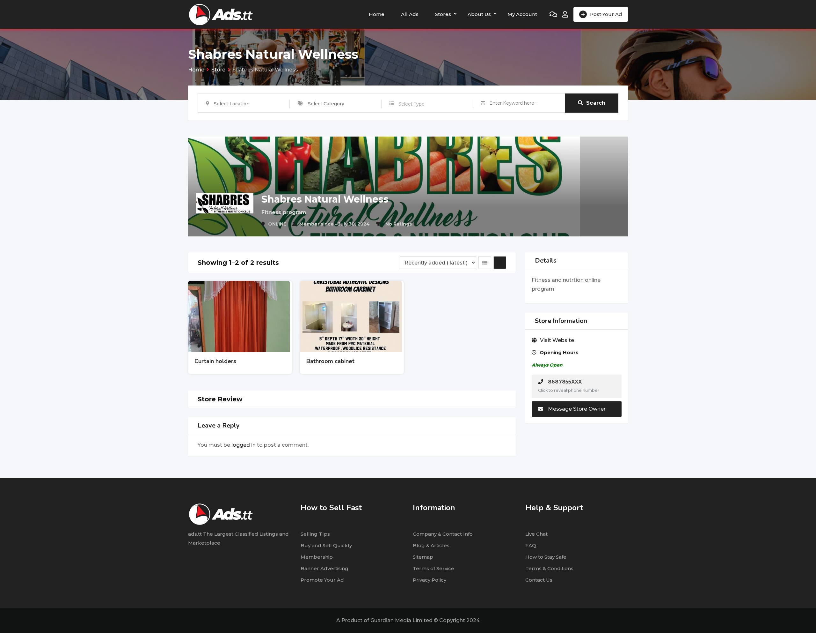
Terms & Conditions (549, 568)
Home (376, 14)
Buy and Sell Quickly (326, 545)
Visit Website (557, 340)
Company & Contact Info (443, 534)
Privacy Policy (429, 580)
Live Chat (536, 534)
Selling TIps (315, 534)
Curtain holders (215, 361)
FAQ (530, 545)
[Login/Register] (565, 14)
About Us (479, 14)
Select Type (411, 104)
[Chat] (553, 14)
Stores (443, 14)
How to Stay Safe (545, 557)
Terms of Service (433, 568)
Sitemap (423, 557)
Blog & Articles (431, 545)
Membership (317, 557)
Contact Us (538, 580)
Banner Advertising (324, 568)
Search (595, 103)
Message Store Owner (577, 409)
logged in (243, 445)
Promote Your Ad (322, 580)
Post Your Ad (606, 14)
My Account (522, 14)
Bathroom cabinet (330, 361)
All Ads (410, 14)
